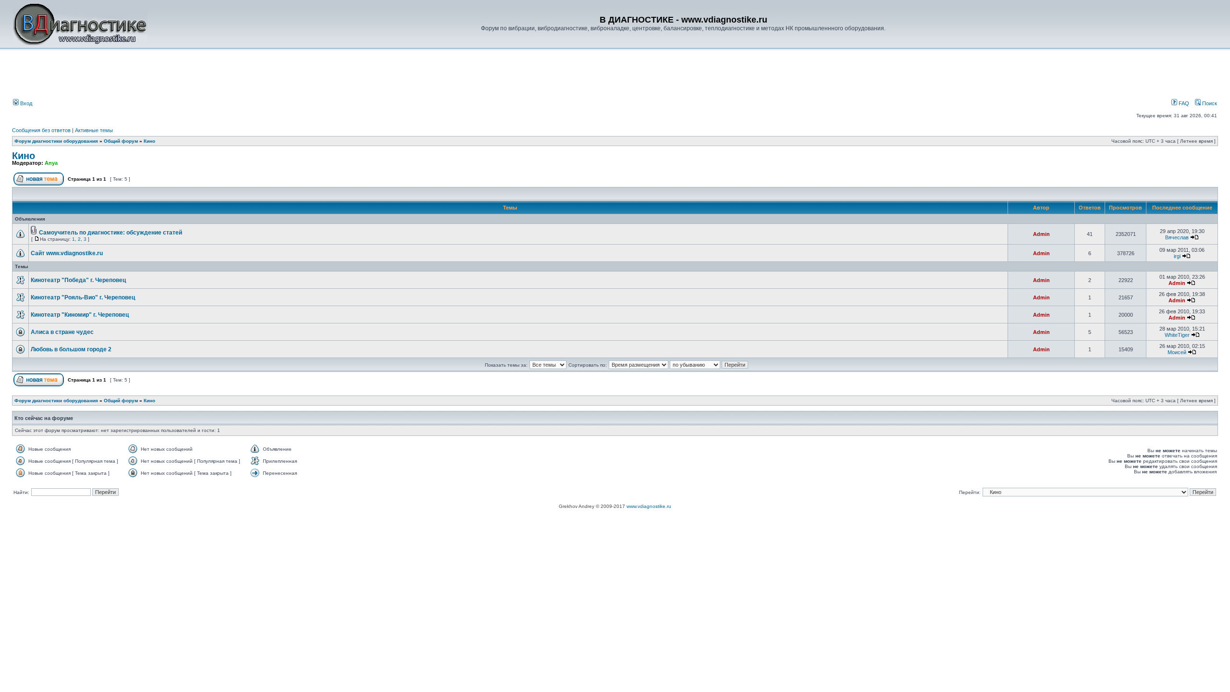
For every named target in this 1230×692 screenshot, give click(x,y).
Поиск (1209, 103)
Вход (25, 103)
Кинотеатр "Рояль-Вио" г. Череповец (83, 297)
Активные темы (94, 130)
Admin (1041, 234)
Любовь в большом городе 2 (71, 349)
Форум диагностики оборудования (56, 141)
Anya (51, 163)
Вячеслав (1177, 237)
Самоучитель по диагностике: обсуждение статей (110, 232)
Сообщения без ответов (41, 130)
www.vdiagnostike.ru (649, 506)
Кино (149, 141)
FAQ (1183, 103)
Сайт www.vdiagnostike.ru (67, 253)
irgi (1177, 256)
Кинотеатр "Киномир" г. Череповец (80, 314)
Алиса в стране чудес (62, 332)
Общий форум (121, 141)
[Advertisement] (175, 75)
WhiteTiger (1177, 335)
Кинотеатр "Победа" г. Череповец (78, 280)
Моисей (1177, 352)
